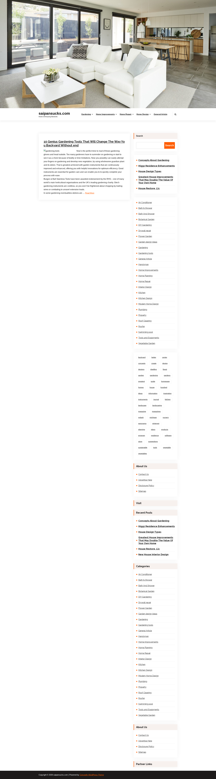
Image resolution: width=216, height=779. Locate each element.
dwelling (153, 369)
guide (153, 381)
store (140, 441)
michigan (153, 417)
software (168, 435)
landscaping (157, 405)
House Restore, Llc (149, 188)
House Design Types (149, 171)
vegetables (142, 453)
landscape (142, 405)
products (164, 429)
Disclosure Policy (146, 485)
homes (141, 387)
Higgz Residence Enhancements (156, 166)
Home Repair (126, 114)
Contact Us (143, 474)
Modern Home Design (148, 304)
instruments (143, 399)
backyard (142, 357)
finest (165, 369)
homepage (165, 381)
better (154, 357)
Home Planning (145, 276)
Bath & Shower (145, 208)
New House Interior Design (153, 554)
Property (142, 315)
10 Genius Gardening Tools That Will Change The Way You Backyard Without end (84, 143)
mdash (141, 417)
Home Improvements (105, 114)
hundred (163, 387)
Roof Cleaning (145, 321)
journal (156, 399)
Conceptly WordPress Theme (92, 775)
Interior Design (145, 287)
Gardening (86, 114)
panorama (142, 423)
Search (139, 136)
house (152, 387)
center (164, 357)
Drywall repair (144, 230)
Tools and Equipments (148, 338)
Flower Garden (145, 236)
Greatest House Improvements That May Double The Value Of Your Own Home (155, 180)
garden (141, 375)
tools (155, 447)
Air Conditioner (145, 202)
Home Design (142, 114)
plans (153, 429)
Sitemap (142, 491)
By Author (70, 128)
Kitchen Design (145, 298)
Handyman (143, 264)
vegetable (167, 447)
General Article (160, 114)
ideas (140, 393)
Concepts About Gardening (153, 160)
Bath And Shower (146, 214)
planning (141, 429)
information (152, 393)
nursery (166, 417)
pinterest (155, 423)
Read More (89, 193)
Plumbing (142, 309)
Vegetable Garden (146, 343)
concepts (141, 363)
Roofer (141, 326)
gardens (167, 375)
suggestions (153, 441)
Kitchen (141, 292)
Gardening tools (86, 128)
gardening (154, 375)
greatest (141, 381)
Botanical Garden (146, 219)
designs (141, 369)
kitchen (167, 399)
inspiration (167, 393)
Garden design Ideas (147, 242)
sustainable (142, 447)
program (141, 435)
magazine (142, 411)
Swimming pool (145, 332)
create (153, 363)
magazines (156, 411)
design (165, 363)
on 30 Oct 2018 (56, 128)
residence (155, 435)
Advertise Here (145, 480)
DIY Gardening (145, 225)
